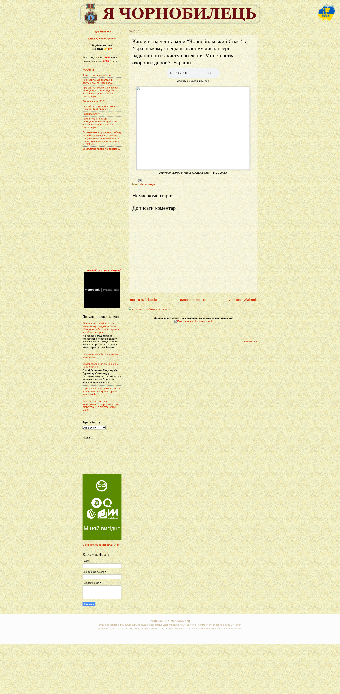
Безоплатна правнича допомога (101, 149)
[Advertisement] (102, 210)
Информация (147, 184)
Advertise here (250, 341)
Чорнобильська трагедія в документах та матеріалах (98, 81)
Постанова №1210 (93, 101)
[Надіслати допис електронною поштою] (139, 180)
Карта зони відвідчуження (97, 75)
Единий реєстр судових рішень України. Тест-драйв (100, 107)
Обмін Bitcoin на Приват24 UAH (101, 544)
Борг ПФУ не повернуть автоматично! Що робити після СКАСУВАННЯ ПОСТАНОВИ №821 (100, 406)
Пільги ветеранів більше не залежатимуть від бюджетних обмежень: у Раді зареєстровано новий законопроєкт (101, 328)
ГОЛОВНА (88, 70)
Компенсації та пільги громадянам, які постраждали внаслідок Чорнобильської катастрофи (100, 123)
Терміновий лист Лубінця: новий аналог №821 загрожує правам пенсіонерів (101, 391)
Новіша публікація (143, 300)
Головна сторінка (192, 300)
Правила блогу (91, 114)
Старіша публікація (242, 300)
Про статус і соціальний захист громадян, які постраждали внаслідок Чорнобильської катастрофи (100, 92)
